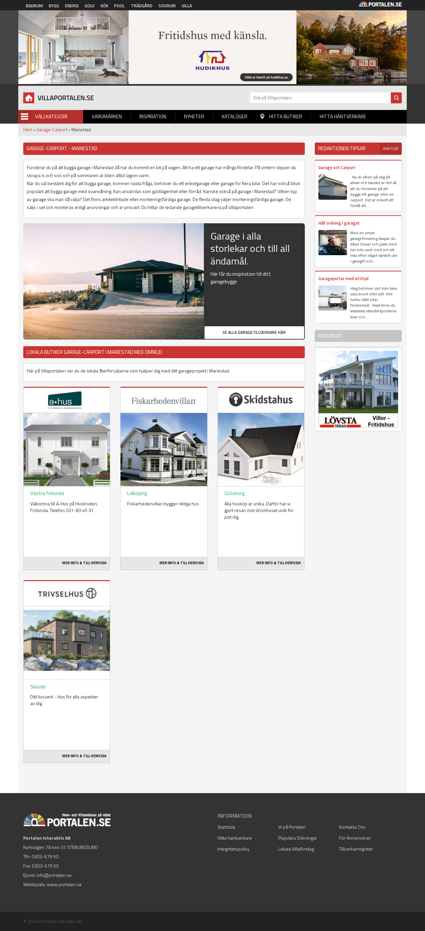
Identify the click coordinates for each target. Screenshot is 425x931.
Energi (72, 5)
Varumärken (107, 116)
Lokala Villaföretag (296, 848)
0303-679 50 (45, 856)
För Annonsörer (355, 837)
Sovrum (167, 5)
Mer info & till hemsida (84, 563)
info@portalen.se (54, 875)
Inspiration (152, 116)
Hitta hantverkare (343, 116)
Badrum (34, 5)
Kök (104, 5)
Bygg (54, 5)
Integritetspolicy (233, 848)
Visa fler (390, 148)
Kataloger (234, 116)
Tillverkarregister (356, 848)
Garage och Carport (337, 167)
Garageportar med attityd (343, 278)
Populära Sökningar (297, 837)
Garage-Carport (52, 129)
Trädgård (141, 5)
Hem (27, 129)
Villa (187, 5)
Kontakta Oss (352, 826)
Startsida (226, 826)
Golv (90, 5)
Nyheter (194, 116)
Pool (119, 5)
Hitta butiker (285, 116)
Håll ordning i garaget (339, 223)
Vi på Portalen (292, 826)
